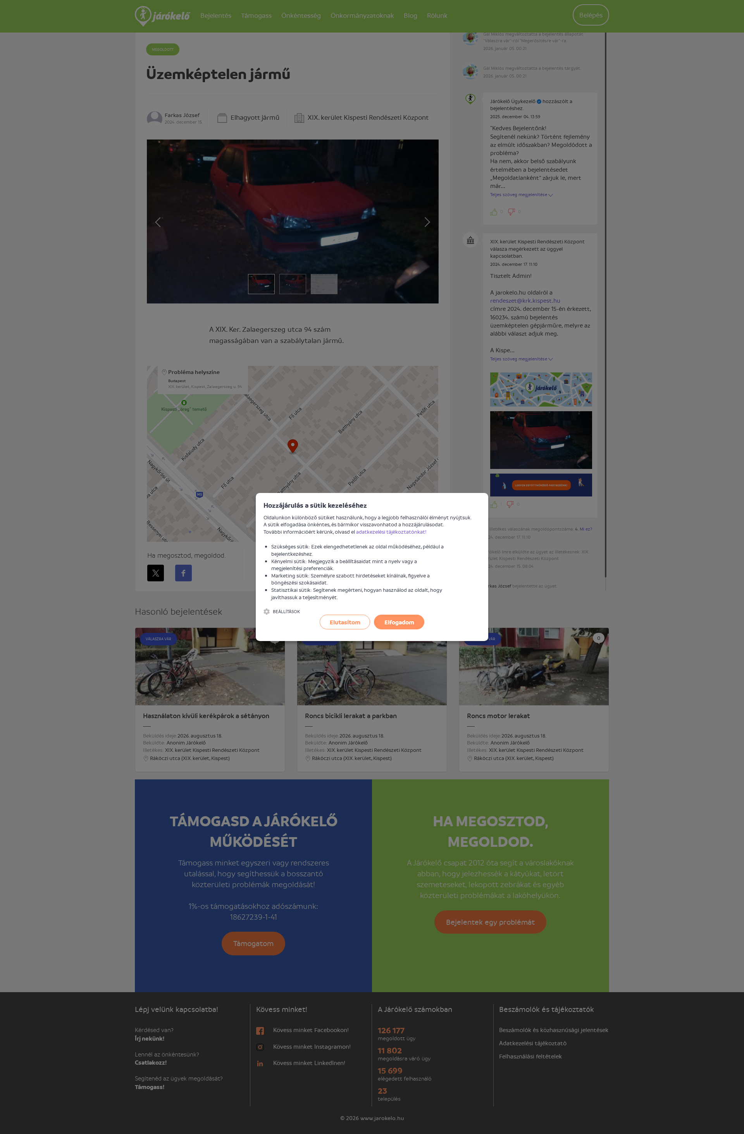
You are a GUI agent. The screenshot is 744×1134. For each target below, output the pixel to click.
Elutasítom (345, 622)
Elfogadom (399, 622)
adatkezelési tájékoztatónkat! (391, 531)
